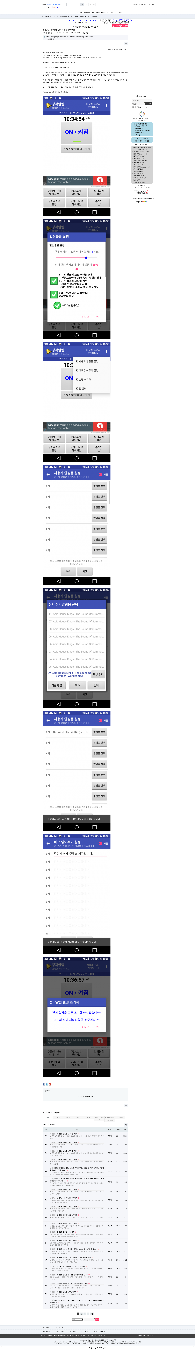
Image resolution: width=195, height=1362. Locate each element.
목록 (126, 43)
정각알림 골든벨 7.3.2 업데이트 (67, 1189)
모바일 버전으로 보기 (97, 1348)
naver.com (100, 12)
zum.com (118, 12)
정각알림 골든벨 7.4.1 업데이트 (67, 1151)
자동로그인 (149, 107)
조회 (125, 1129)
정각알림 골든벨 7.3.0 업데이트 (67, 1206)
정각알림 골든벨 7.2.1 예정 (66, 1232)
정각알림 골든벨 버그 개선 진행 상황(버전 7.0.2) (72, 1283)
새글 (152, 4)
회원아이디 (135, 100)
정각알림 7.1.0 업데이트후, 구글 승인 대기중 (71, 1266)
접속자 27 (147, 4)
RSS (126, 1125)
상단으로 (150, 1335)
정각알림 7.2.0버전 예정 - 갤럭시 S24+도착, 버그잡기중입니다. (77, 1249)
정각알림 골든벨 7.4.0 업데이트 (67, 1159)
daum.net (109, 12)
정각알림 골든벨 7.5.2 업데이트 (67, 1134)
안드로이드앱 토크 (80, 16)
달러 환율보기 (142, 185)
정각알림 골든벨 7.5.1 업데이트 (67, 1142)
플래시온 (89, 1117)
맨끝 (92, 1314)
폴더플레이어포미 (109, 1117)
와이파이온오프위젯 (99, 1118)
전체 (48, 1117)
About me (94, 16)
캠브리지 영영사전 (141, 126)
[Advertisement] (142, 60)
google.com (77, 12)
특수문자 (138, 135)
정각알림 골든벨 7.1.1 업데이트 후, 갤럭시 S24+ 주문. (74, 1258)
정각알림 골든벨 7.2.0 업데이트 (67, 1240)
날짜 (118, 1129)
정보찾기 (139, 107)
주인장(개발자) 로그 (48, 16)
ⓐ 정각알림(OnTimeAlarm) (140, 151)
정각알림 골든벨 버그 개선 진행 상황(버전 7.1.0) (72, 1275)
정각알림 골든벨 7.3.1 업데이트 (67, 1198)
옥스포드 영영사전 (141, 128)
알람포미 (78, 1117)
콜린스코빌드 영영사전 (143, 124)
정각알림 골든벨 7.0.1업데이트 (67, 1292)
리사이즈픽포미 (120, 1117)
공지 (58, 1117)
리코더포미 (110, 1121)
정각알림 (68, 1117)
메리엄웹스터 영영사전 (143, 130)
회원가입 (135, 4)
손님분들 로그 (64, 16)
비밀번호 (134, 104)
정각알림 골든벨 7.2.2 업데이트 (67, 1215)
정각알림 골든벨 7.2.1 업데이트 (67, 1223)
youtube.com (89, 12)
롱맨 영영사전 (140, 133)
